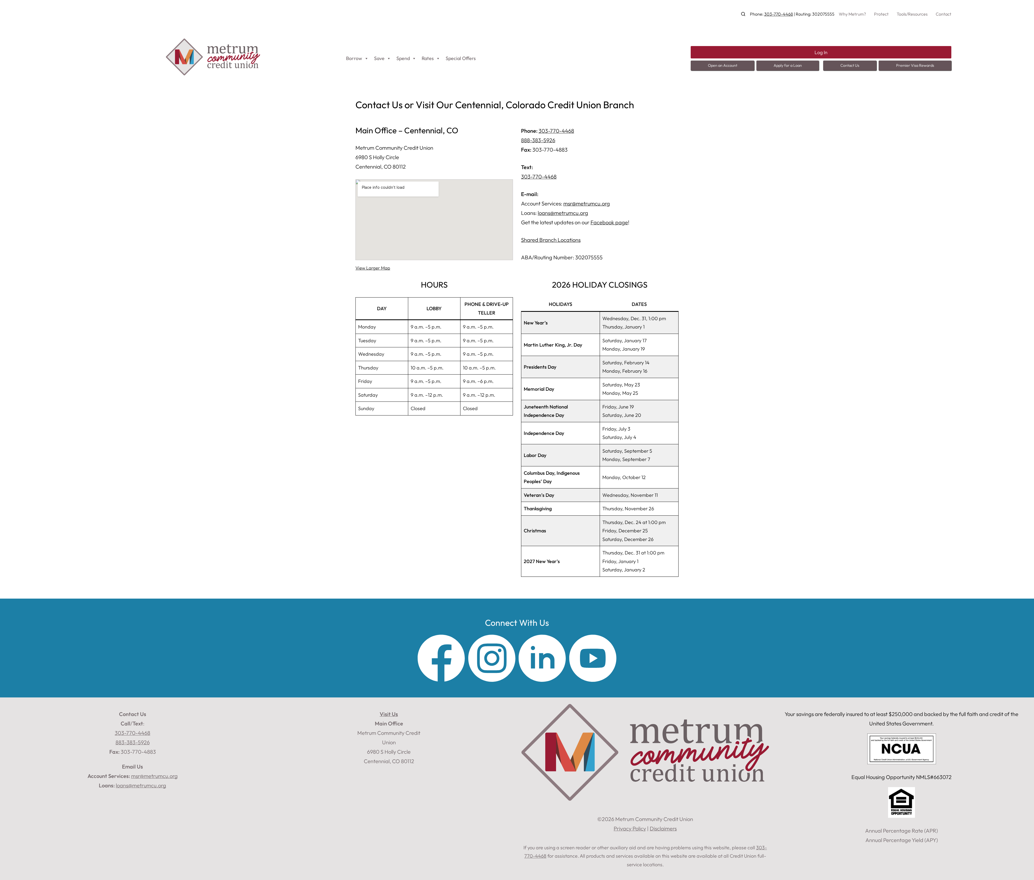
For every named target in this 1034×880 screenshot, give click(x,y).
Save (379, 58)
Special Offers (461, 58)
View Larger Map (372, 268)
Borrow (354, 58)
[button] (743, 14)
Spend (403, 58)
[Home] (213, 73)
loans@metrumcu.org (563, 212)
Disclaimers (663, 828)
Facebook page (609, 222)
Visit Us (389, 714)
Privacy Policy (630, 828)
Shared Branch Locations (551, 239)
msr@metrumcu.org (586, 203)
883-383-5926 (133, 742)
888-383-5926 (538, 140)
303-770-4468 (778, 14)
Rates (428, 58)
